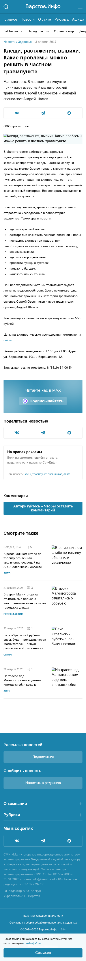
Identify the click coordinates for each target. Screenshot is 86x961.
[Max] (69, 840)
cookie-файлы (32, 943)
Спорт (8, 654)
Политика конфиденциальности (43, 915)
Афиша (78, 19)
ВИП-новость (13, 31)
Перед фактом (38, 31)
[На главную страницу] (43, 6)
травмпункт (39, 474)
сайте (8, 340)
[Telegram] (43, 840)
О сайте (44, 19)
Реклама (61, 19)
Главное (10, 19)
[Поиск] (6, 6)
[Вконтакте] (17, 840)
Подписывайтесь (47, 401)
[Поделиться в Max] (69, 113)
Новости (28, 19)
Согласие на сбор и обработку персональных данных (43, 922)
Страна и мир (64, 31)
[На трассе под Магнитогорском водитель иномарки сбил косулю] (67, 680)
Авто (7, 573)
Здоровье (25, 41)
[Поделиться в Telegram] (43, 113)
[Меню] (80, 6)
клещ (28, 474)
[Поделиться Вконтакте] (17, 113)
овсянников (55, 474)
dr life (67, 474)
